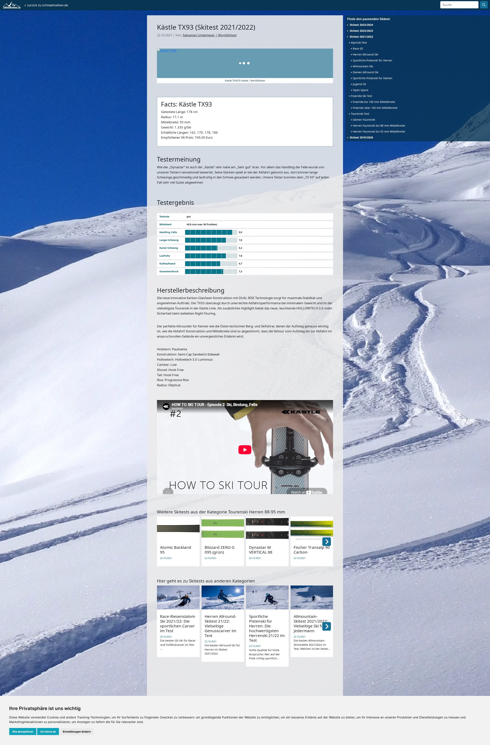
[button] (326, 541)
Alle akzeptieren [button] (22, 731)
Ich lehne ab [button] (48, 731)
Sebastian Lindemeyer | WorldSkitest (210, 35)
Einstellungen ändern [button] (77, 731)
